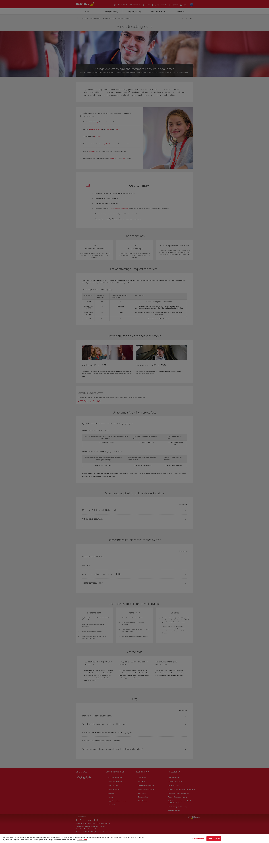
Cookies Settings (198, 839)
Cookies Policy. (82, 839)
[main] (134, 838)
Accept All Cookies (214, 839)
